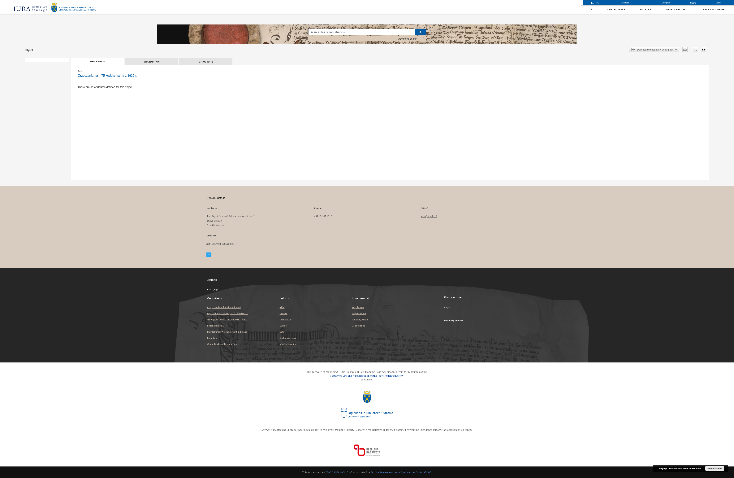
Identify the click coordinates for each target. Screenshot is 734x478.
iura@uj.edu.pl (429, 216)
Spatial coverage (288, 337)
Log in (447, 307)
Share (693, 2)
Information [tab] (152, 61)
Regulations (358, 307)
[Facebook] (208, 255)
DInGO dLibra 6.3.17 (337, 472)
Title (282, 307)
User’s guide (358, 325)
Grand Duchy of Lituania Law (222, 344)
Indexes (645, 9)
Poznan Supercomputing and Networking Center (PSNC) (401, 472)
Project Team (359, 313)
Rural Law (212, 337)
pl (597, 3)
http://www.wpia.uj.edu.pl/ (220, 243)
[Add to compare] (685, 49)
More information (692, 468)
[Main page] (590, 9)
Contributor (285, 319)
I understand (715, 468)
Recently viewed (715, 9)
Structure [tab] (206, 61)
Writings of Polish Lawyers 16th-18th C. (227, 319)
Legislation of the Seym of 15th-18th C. (227, 313)
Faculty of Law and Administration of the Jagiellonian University (366, 375)
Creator (283, 313)
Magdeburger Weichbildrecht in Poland (227, 331)
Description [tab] (97, 61)
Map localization (288, 344)
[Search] (420, 32)
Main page (212, 289)
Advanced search (407, 38)
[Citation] (703, 49)
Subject (283, 325)
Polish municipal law (217, 325)
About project (677, 9)
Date (282, 331)
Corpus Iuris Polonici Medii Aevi (224, 307)
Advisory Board (360, 319)
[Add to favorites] (695, 49)
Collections (616, 9)
